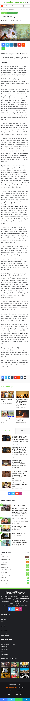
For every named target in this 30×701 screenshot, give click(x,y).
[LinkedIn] (9, 377)
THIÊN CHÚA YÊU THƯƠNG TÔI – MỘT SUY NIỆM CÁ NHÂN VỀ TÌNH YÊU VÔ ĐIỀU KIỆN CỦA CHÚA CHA (19, 464)
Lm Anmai (4, 20)
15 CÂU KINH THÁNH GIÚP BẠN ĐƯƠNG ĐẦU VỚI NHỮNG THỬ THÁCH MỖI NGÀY (22, 403)
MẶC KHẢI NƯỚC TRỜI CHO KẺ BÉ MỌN (6, 420)
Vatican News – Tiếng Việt (8, 644)
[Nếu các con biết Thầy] (7, 394)
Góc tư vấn (5, 556)
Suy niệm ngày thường (13, 13)
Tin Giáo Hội (5, 562)
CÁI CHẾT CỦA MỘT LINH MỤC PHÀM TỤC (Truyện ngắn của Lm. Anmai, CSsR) (20, 520)
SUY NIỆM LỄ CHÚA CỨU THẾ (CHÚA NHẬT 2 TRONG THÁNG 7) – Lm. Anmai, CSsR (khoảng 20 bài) (19, 475)
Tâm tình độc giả (6, 570)
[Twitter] (6, 377)
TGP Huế (3, 652)
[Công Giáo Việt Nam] (15, 2)
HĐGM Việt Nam (5, 647)
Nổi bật (23, 431)
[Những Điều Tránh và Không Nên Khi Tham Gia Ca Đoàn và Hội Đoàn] (5, 543)
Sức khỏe (4, 577)
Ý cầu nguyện (6, 583)
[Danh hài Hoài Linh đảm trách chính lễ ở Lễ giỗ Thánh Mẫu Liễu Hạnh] (15, 675)
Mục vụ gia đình (6, 567)
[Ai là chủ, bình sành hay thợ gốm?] (22, 414)
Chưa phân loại (6, 575)
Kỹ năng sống (6, 559)
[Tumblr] (12, 377)
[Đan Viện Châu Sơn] (24, 670)
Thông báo (5, 580)
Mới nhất (7, 431)
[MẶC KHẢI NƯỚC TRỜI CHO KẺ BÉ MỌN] (7, 413)
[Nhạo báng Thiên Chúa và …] (24, 675)
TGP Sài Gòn (4, 654)
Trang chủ (5, 9)
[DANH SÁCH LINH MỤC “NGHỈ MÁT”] (5, 675)
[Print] (3, 380)
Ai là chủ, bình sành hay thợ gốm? (22, 419)
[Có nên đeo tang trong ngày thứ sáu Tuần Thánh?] (5, 528)
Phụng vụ (11, 9)
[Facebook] (3, 377)
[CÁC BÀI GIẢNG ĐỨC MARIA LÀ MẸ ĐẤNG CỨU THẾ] (6, 485)
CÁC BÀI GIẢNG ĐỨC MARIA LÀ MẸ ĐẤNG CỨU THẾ (19, 484)
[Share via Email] (25, 377)
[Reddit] (18, 377)
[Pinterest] (15, 377)
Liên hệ (3, 621)
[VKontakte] (21, 377)
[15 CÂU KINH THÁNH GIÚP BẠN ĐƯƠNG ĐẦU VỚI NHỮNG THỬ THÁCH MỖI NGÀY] (22, 394)
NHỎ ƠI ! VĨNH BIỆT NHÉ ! (19, 533)
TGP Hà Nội (4, 649)
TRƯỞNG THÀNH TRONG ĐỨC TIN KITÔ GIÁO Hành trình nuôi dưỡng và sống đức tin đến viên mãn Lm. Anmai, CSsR (20, 439)
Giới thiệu (3, 619)
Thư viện (4, 572)
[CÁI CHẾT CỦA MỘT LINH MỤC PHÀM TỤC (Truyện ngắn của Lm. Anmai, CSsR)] (5, 521)
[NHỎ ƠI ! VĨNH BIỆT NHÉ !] (5, 536)
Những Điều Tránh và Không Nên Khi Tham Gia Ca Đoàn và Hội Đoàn (19, 542)
